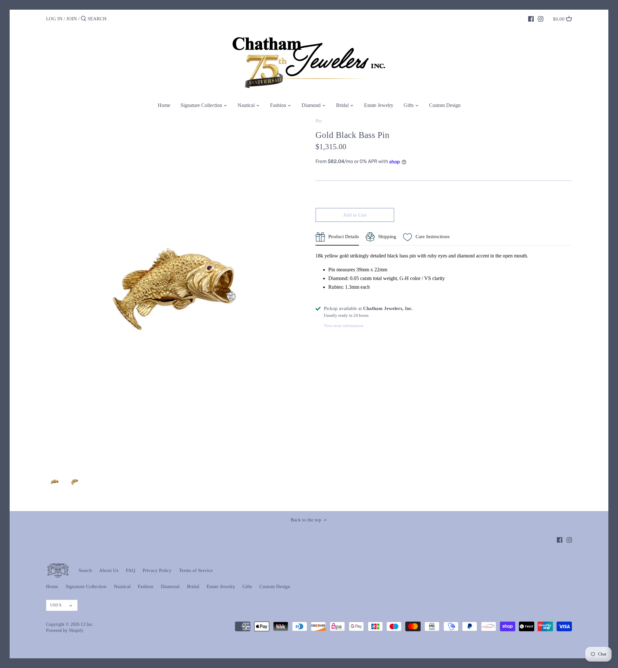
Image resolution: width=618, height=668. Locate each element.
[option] (54, 482)
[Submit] (83, 19)
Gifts (247, 586)
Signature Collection (86, 586)
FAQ (130, 570)
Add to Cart (355, 215)
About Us (108, 570)
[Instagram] (540, 18)
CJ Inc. (87, 624)
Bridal (193, 586)
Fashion (146, 586)
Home (52, 586)
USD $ (55, 605)
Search (85, 570)
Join (71, 18)
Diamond (170, 586)
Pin (318, 120)
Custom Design (274, 586)
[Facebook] (531, 18)
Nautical (122, 586)
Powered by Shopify (64, 630)
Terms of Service (196, 570)
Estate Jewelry (221, 586)
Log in (54, 18)
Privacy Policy (157, 570)
